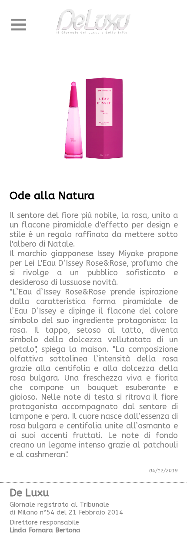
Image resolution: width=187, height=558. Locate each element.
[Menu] (18, 24)
